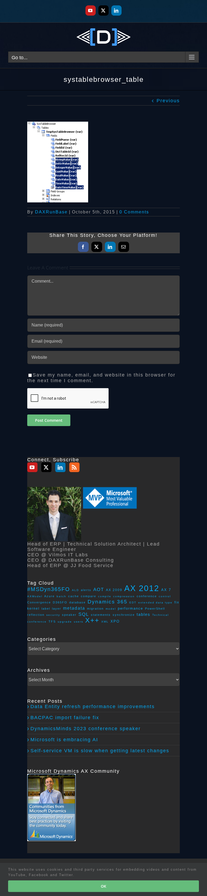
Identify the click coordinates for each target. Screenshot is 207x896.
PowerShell (155, 608)
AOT (98, 589)
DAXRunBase (51, 212)
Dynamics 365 (107, 602)
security (53, 614)
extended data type (155, 602)
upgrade (65, 621)
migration (95, 608)
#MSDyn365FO (48, 589)
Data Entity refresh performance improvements (92, 706)
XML (105, 621)
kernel (33, 608)
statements (101, 614)
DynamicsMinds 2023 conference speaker (85, 728)
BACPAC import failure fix (64, 717)
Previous (168, 100)
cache (73, 596)
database (77, 602)
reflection (35, 614)
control (165, 596)
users (78, 621)
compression (124, 596)
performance (130, 608)
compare (88, 596)
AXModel (34, 596)
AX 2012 (141, 588)
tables (143, 614)
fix (176, 602)
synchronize (124, 614)
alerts (86, 590)
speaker (69, 614)
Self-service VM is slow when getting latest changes (99, 750)
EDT (132, 602)
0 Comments (134, 212)
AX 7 (166, 590)
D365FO (60, 602)
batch (61, 596)
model (111, 608)
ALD (75, 590)
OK (103, 886)
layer (56, 608)
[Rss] (74, 467)
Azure (49, 596)
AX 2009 (114, 590)
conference (147, 596)
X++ (92, 620)
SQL (83, 614)
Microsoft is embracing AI (64, 739)
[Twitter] (46, 467)
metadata (74, 608)
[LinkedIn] (60, 467)
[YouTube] (32, 467)
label (46, 608)
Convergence (39, 602)
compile (104, 596)
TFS (52, 621)
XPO (115, 621)
